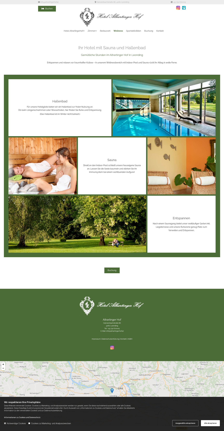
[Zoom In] (3, 364)
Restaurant (105, 31)
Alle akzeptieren (210, 423)
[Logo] (112, 17)
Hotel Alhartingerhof (73, 31)
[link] (73, 31)
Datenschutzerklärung (110, 339)
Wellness (118, 31)
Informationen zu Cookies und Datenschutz (22, 417)
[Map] (112, 393)
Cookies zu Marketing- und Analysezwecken (51, 423)
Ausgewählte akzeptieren (185, 423)
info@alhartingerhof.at (49, 2)
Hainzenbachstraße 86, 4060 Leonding (113, 2)
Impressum (96, 339)
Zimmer (91, 31)
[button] (47, 9)
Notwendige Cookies (16, 423)
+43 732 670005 (179, 2)
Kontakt (160, 31)
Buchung (148, 31)
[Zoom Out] (3, 368)
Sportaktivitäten (133, 31)
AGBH (130, 339)
